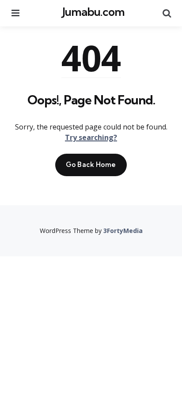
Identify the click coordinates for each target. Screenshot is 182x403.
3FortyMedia (123, 230)
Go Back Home (91, 164)
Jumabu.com (93, 12)
